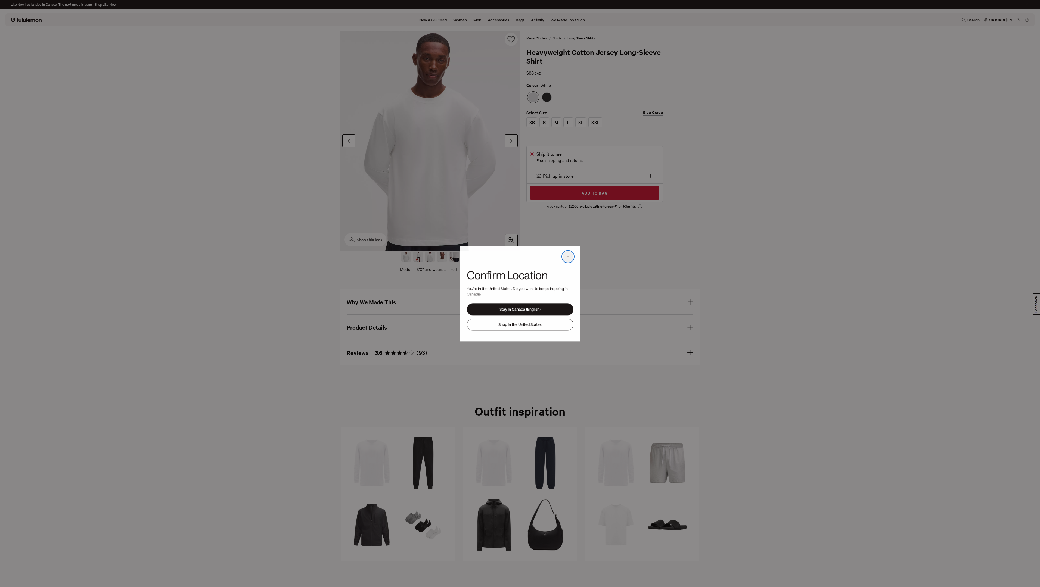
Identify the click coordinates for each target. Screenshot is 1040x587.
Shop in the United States (520, 324)
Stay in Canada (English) (520, 309)
